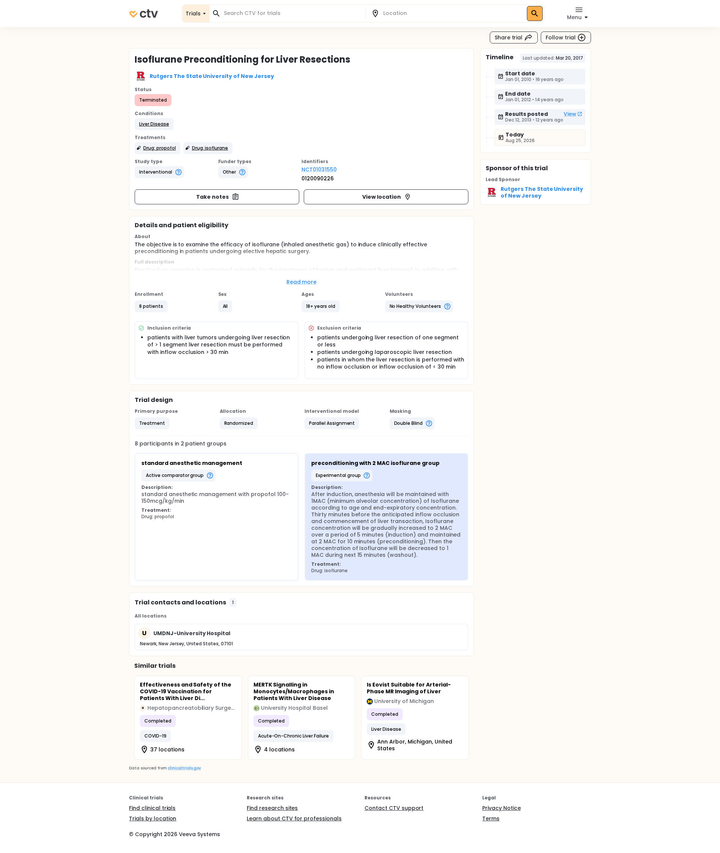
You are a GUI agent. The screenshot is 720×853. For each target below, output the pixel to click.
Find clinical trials (152, 808)
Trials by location (152, 818)
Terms (491, 818)
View (570, 114)
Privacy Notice (501, 808)
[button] (154, 124)
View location (381, 197)
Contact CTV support (393, 808)
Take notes (212, 197)
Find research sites (272, 808)
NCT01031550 (319, 169)
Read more (301, 282)
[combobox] (292, 13)
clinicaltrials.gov (184, 768)
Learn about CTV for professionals (294, 818)
